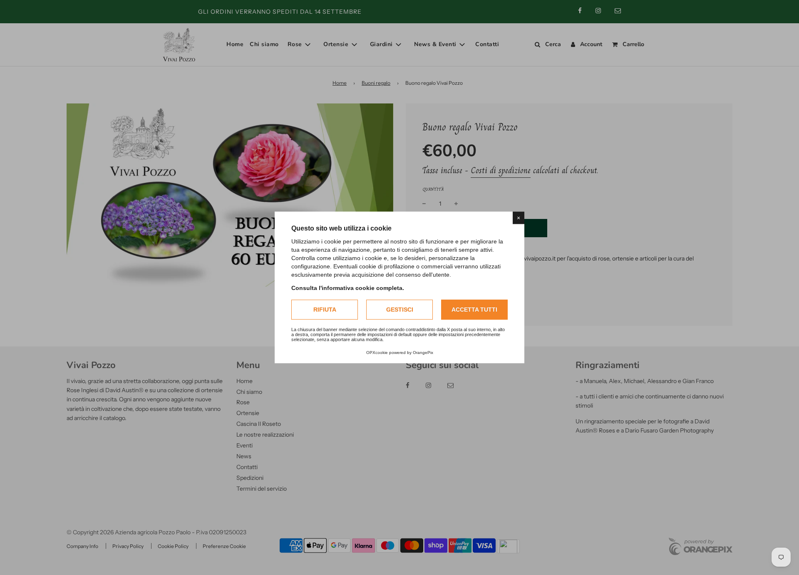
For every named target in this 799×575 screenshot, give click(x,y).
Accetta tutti (474, 309)
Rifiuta (324, 309)
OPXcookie (377, 353)
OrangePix (423, 353)
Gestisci (399, 309)
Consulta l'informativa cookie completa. (347, 288)
